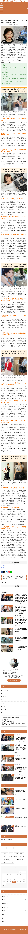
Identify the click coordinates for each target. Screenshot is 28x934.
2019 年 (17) (5, 921)
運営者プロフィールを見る (14, 680)
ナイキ (11, 853)
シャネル (3, 567)
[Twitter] (4, 572)
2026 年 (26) (5, 896)
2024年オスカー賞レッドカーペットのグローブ (21, 818)
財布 (4, 709)
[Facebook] (2, 572)
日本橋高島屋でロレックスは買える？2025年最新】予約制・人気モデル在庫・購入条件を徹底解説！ (21, 792)
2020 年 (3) (5, 918)
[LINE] (11, 572)
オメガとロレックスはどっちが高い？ (20, 809)
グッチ (4, 862)
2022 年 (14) (5, 910)
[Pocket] (9, 572)
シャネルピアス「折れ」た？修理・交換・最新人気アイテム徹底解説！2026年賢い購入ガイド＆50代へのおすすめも (21, 620)
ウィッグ (5, 693)
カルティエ (10, 856)
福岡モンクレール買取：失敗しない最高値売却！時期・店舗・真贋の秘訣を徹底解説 (20, 777)
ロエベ (22, 853)
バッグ (18, 24)
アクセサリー (6, 690)
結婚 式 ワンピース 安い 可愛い (20, 826)
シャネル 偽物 (5, 719)
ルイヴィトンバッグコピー (8, 721)
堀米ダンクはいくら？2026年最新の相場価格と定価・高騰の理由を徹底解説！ (21, 758)
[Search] (27, 8)
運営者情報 (24, 929)
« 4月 (3, 885)
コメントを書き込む (14, 586)
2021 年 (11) (5, 914)
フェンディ (14, 859)
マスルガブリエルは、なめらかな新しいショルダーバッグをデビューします (13, 565)
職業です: (5, 672)
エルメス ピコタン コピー (8, 722)
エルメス (16, 853)
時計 (4, 703)
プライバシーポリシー (8, 929)
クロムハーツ (21, 856)
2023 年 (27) (5, 907)
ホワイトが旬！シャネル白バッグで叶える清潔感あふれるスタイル (21, 630)
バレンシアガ (20, 859)
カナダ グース (5, 853)
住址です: (5, 673)
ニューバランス (10, 862)
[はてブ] (6, 572)
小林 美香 (9, 24)
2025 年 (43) (5, 899)
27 (14, 881)
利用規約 (19, 929)
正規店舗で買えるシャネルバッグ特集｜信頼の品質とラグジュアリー (21, 639)
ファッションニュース (9, 594)
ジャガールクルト (6, 859)
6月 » (6, 885)
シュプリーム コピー (6, 720)
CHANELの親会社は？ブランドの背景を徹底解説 (21, 647)
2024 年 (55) (5, 903)
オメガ (4, 856)
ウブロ (15, 856)
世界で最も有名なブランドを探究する (14, 1)
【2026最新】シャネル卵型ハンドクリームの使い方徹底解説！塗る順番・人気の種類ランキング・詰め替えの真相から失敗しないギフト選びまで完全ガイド (21, 598)
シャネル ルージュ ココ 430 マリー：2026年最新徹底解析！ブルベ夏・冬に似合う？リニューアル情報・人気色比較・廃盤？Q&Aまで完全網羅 (21, 610)
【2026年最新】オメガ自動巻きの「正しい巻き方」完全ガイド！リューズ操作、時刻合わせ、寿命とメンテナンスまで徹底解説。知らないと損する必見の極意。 (21, 749)
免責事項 (14, 929)
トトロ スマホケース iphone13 (20, 799)
